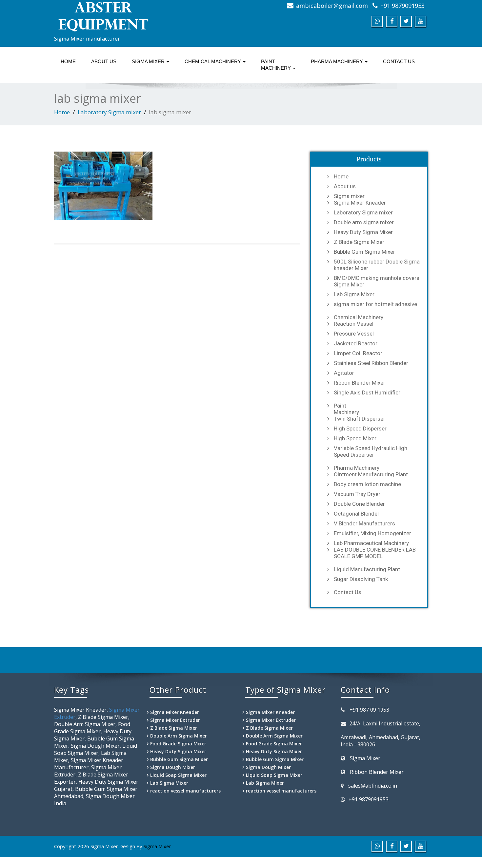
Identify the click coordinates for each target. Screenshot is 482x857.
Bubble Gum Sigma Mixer (364, 251)
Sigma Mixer (365, 758)
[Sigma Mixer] (145, 16)
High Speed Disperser (360, 428)
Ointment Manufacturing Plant (371, 474)
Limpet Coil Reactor (358, 353)
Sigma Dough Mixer (172, 767)
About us (103, 61)
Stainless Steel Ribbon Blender (371, 363)
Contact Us (399, 61)
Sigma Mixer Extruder (175, 720)
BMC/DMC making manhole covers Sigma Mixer (376, 281)
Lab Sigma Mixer (354, 294)
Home (68, 61)
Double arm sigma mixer (364, 222)
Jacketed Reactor (355, 343)
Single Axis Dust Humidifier (367, 392)
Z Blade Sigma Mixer (359, 242)
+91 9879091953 (402, 5)
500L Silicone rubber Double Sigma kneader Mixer (377, 264)
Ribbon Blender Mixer (359, 382)
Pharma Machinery (337, 61)
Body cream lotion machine (367, 484)
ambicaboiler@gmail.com (332, 5)
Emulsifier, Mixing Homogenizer (372, 533)
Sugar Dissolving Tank (361, 579)
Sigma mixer (149, 61)
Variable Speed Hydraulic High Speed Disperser (370, 451)
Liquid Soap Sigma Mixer (178, 775)
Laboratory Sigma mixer (109, 112)
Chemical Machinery (213, 61)
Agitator (344, 373)
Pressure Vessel (354, 333)
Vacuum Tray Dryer (357, 494)
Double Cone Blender (359, 504)
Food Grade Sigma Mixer (178, 743)
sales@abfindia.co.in (372, 785)
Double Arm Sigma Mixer (178, 736)
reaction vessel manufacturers (185, 791)
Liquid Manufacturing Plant (367, 569)
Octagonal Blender (356, 513)
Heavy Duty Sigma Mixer (363, 232)
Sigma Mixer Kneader (360, 202)
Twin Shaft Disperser (359, 418)
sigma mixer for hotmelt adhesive (375, 304)
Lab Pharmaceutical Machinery (371, 543)
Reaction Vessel (353, 323)
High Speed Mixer (355, 438)
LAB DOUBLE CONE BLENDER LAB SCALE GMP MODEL (375, 552)
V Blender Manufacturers (364, 523)
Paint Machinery (276, 65)
